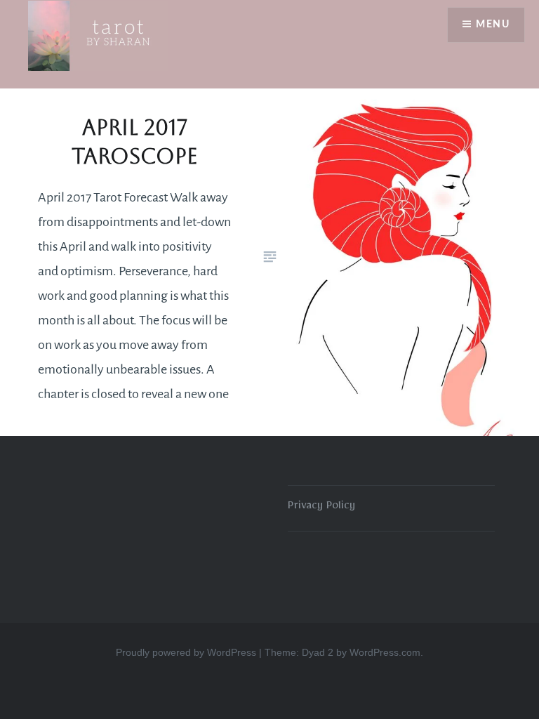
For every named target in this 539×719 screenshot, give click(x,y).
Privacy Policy (321, 507)
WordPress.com (385, 652)
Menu (493, 24)
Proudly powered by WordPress (186, 652)
